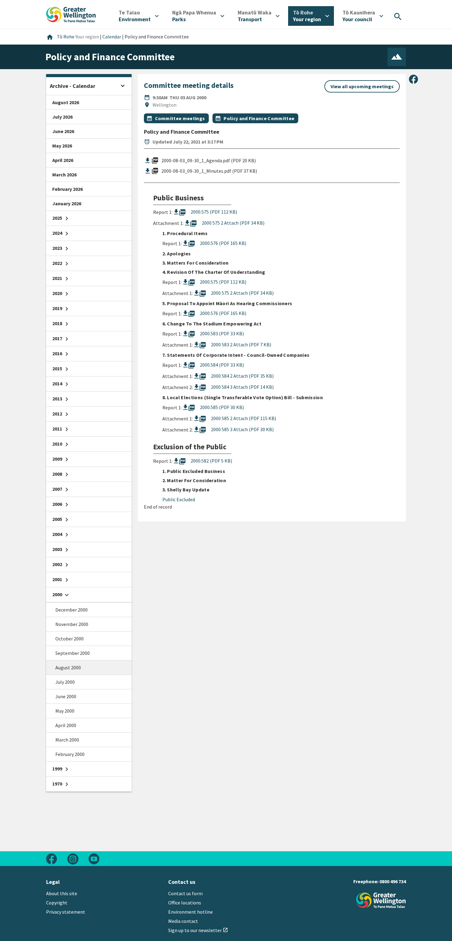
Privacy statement (65, 912)
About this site (61, 893)
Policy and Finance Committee (259, 118)
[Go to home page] (71, 14)
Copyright (56, 903)
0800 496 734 (392, 881)
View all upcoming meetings (362, 86)
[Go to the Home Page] (381, 900)
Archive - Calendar (72, 85)
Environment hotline (190, 912)
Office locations (184, 903)
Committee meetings (180, 118)
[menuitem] (139, 16)
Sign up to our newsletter (198, 930)
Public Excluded (178, 499)
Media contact (183, 921)
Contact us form (185, 893)
